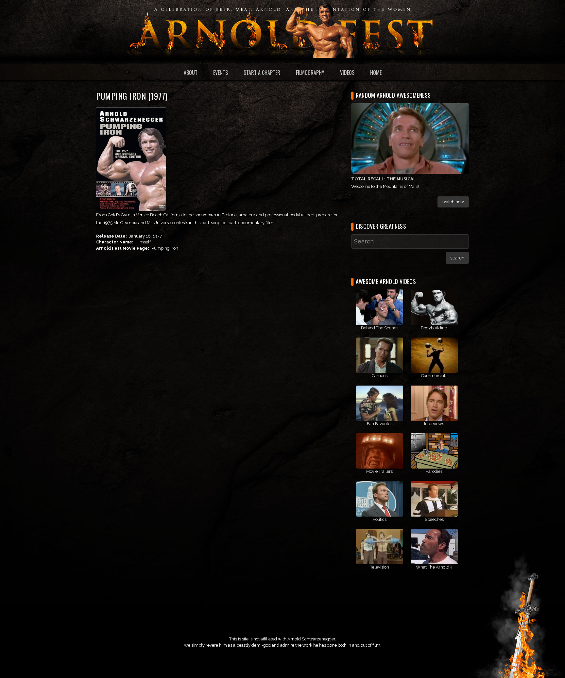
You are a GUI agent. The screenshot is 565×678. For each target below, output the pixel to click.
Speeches (434, 519)
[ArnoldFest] (282, 28)
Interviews (434, 423)
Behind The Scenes (379, 327)
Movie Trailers (379, 471)
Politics (379, 519)
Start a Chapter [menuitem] (262, 72)
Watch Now (453, 201)
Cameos (379, 375)
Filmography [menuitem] (310, 72)
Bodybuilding (434, 327)
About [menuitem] (190, 72)
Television (379, 567)
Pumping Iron (164, 248)
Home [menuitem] (376, 72)
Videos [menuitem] (347, 72)
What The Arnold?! (434, 567)
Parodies (434, 471)
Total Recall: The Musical (383, 178)
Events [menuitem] (220, 72)
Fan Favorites (379, 423)
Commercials (434, 375)
